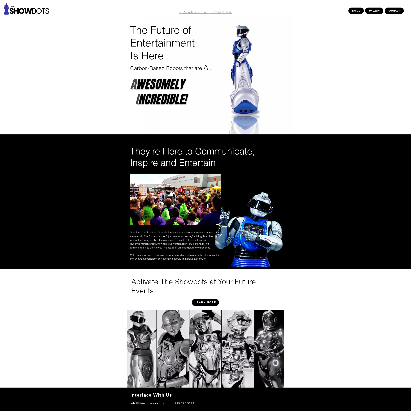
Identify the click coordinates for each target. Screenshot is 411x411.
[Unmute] (140, 220)
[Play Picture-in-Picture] (211, 220)
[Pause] (134, 220)
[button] (289, 130)
